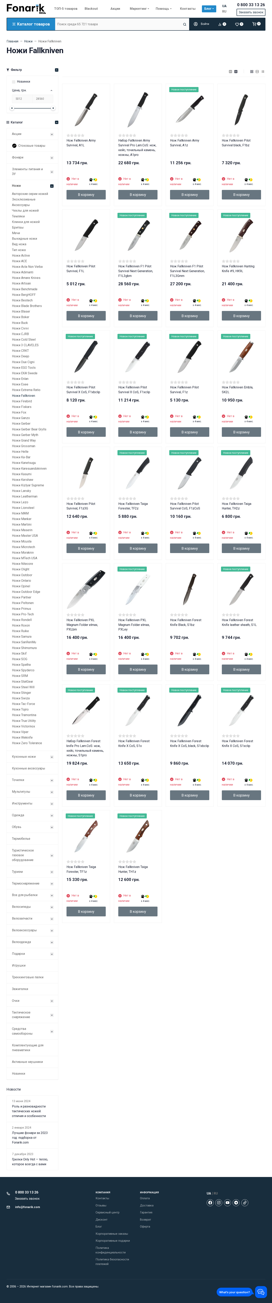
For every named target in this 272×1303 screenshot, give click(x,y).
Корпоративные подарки (113, 1240)
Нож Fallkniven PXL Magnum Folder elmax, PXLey (134, 624)
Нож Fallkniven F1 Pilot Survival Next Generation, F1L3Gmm (187, 271)
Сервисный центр (107, 1212)
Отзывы (101, 1205)
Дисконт (102, 1219)
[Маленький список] (230, 71)
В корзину (86, 195)
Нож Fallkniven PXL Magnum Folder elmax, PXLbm (82, 624)
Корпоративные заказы (112, 1234)
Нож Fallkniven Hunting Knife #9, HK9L (238, 268)
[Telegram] (236, 1202)
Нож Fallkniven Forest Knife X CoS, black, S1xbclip (189, 743)
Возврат (145, 1219)
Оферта (145, 1226)
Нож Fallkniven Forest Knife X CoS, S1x (134, 743)
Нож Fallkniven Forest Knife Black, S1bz (185, 622)
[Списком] (257, 71)
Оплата (145, 1198)
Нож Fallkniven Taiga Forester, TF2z (133, 506)
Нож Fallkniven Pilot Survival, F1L (81, 268)
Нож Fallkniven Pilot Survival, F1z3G (81, 506)
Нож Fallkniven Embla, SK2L (237, 389)
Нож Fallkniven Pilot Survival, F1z (184, 389)
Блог (99, 1226)
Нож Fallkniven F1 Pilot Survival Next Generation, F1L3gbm (135, 271)
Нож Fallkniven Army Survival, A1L (81, 143)
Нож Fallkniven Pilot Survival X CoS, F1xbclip (83, 389)
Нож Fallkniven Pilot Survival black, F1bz (236, 143)
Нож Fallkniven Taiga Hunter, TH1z (133, 869)
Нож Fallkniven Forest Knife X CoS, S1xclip (237, 743)
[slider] (12, 108)
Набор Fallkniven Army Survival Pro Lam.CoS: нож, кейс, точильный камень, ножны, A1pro (137, 148)
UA (224, 6)
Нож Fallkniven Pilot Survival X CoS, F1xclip (134, 389)
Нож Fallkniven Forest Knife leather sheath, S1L (239, 622)
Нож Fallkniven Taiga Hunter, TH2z (236, 506)
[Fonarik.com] (26, 9)
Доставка (147, 1205)
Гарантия (146, 1212)
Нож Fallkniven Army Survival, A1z (184, 143)
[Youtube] (227, 1202)
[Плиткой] (252, 71)
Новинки (23, 81)
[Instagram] (218, 1202)
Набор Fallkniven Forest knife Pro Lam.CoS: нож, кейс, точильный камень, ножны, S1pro (85, 748)
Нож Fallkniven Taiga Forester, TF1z (81, 869)
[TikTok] (244, 1202)
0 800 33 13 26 (251, 4)
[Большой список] (236, 71)
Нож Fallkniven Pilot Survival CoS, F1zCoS (185, 506)
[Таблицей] (263, 71)
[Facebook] (210, 1202)
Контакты (102, 1198)
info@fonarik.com (27, 1207)
